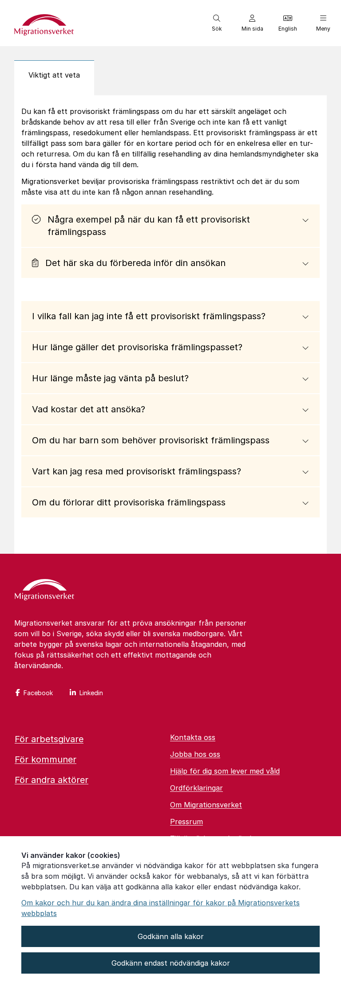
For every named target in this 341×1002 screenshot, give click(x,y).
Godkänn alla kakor (171, 936)
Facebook (38, 693)
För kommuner (45, 759)
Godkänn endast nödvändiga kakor (170, 963)
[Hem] (44, 591)
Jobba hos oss (195, 754)
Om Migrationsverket (206, 804)
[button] (216, 23)
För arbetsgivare (49, 739)
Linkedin (91, 693)
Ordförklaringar (196, 787)
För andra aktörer (51, 780)
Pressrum (186, 821)
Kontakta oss (192, 737)
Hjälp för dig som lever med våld (225, 771)
